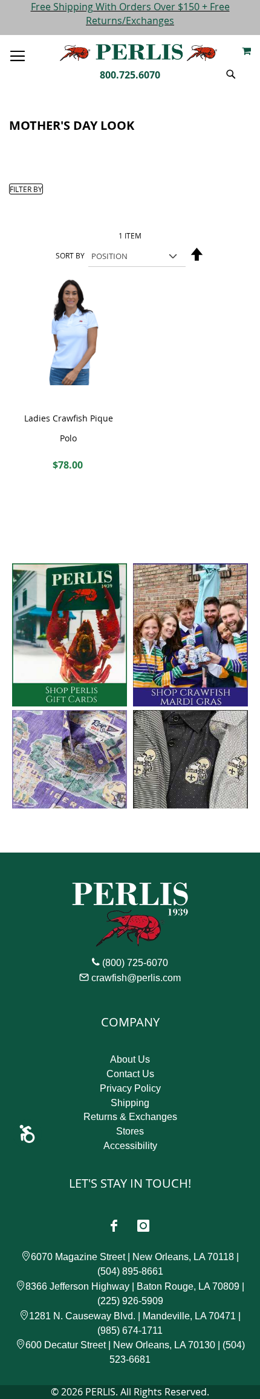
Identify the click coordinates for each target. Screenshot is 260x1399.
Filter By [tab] (26, 189)
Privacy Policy (130, 1088)
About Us (130, 1059)
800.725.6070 (130, 75)
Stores (130, 1131)
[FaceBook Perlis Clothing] (114, 1226)
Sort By (70, 256)
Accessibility (130, 1146)
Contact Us (130, 1074)
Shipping (130, 1103)
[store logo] (138, 53)
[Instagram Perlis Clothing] (143, 1226)
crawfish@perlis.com (136, 978)
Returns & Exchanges (130, 1117)
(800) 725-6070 (135, 963)
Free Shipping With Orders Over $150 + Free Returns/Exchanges (130, 13)
